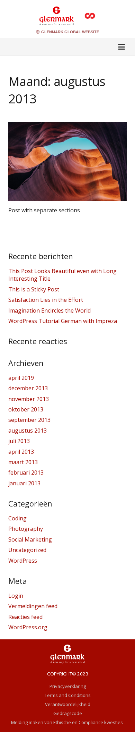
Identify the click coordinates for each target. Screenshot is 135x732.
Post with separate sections (44, 210)
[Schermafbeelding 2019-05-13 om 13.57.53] (56, 15)
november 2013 (28, 399)
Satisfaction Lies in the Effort (45, 300)
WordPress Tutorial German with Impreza (62, 321)
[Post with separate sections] (67, 161)
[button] (121, 46)
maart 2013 (23, 462)
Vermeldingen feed (32, 606)
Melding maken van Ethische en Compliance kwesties (67, 722)
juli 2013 (19, 441)
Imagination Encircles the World (49, 310)
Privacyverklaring (68, 686)
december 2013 (28, 388)
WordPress (22, 560)
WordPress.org (27, 627)
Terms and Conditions (68, 695)
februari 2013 (26, 472)
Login (15, 595)
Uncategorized (27, 550)
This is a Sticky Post (33, 289)
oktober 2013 (25, 409)
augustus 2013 (27, 430)
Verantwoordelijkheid (67, 704)
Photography (25, 529)
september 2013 (29, 420)
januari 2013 (24, 483)
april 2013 (21, 452)
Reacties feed (25, 617)
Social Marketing (30, 539)
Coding (17, 518)
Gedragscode (67, 713)
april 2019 (21, 378)
